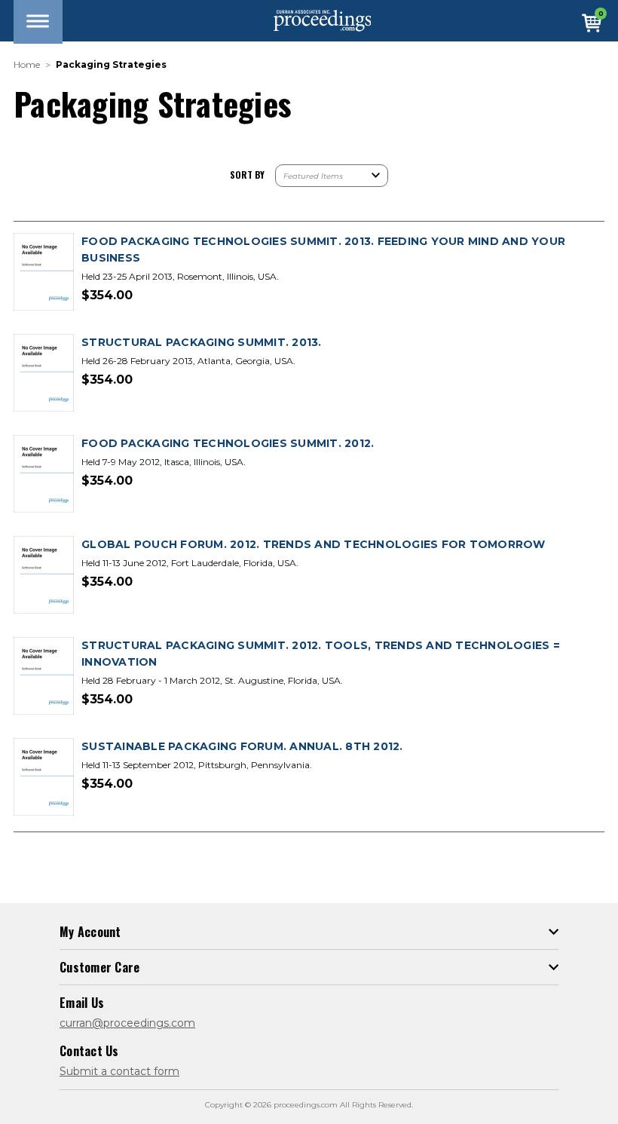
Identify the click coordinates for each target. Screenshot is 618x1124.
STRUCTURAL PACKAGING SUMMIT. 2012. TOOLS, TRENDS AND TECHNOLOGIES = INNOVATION (320, 654)
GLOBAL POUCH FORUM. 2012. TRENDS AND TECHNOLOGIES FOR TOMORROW (313, 544)
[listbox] (331, 175)
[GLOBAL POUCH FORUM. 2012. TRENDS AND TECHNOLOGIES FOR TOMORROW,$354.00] (44, 575)
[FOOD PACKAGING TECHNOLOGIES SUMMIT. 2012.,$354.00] (44, 474)
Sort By (247, 174)
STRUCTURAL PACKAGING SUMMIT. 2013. (201, 342)
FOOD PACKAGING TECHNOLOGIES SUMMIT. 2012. (227, 443)
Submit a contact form (119, 1071)
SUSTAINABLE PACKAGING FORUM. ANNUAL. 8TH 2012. (242, 746)
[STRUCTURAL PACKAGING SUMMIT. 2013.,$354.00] (44, 373)
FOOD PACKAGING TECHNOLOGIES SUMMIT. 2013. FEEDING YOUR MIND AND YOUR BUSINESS (323, 249)
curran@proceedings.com (127, 1023)
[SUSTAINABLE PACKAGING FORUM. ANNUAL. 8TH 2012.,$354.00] (44, 777)
